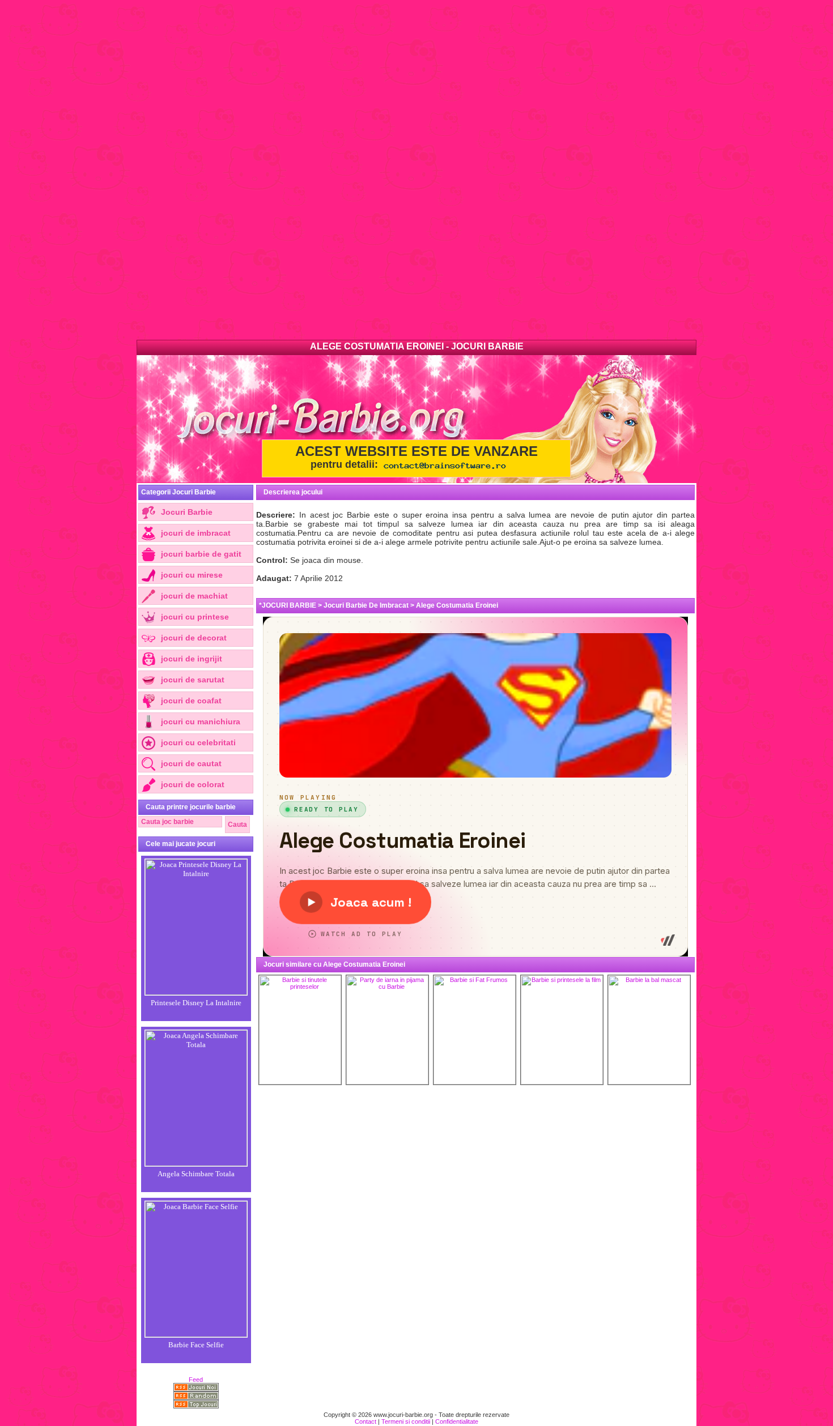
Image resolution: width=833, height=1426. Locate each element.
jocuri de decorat (194, 637)
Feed (196, 1379)
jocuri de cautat (191, 763)
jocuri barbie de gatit (201, 553)
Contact (365, 1421)
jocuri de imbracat (196, 532)
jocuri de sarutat (192, 679)
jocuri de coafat (191, 700)
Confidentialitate (456, 1421)
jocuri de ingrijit (191, 658)
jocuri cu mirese (192, 574)
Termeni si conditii (405, 1421)
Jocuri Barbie (186, 511)
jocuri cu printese (195, 616)
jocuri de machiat (194, 595)
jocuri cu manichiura (200, 721)
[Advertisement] (340, 170)
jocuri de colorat (192, 784)
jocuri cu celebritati (198, 742)
